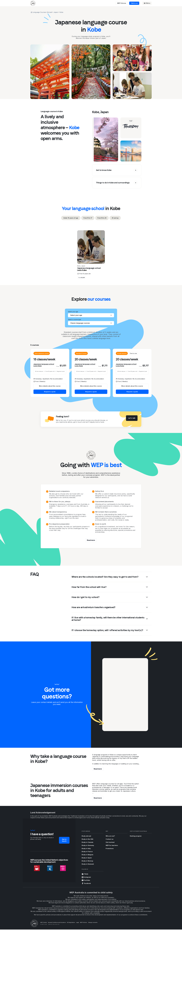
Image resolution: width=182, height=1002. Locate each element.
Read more (91, 540)
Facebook (87, 883)
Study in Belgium (87, 854)
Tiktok (86, 874)
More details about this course (49, 386)
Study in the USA (87, 839)
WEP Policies (121, 3)
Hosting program (135, 836)
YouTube (87, 880)
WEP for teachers (112, 845)
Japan (55, 12)
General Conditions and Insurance (57, 922)
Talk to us (134, 3)
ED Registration (71, 922)
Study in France (87, 851)
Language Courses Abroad (42, 12)
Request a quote (49, 391)
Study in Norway (87, 861)
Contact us (109, 839)
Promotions (110, 848)
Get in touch (64, 840)
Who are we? (110, 836)
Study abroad (86, 836)
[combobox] (91, 315)
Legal (77, 922)
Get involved (110, 842)
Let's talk (131, 418)
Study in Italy (86, 848)
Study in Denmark (88, 864)
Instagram (87, 877)
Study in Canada (87, 842)
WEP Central (43, 922)
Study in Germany (88, 845)
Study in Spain (87, 858)
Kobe (61, 12)
